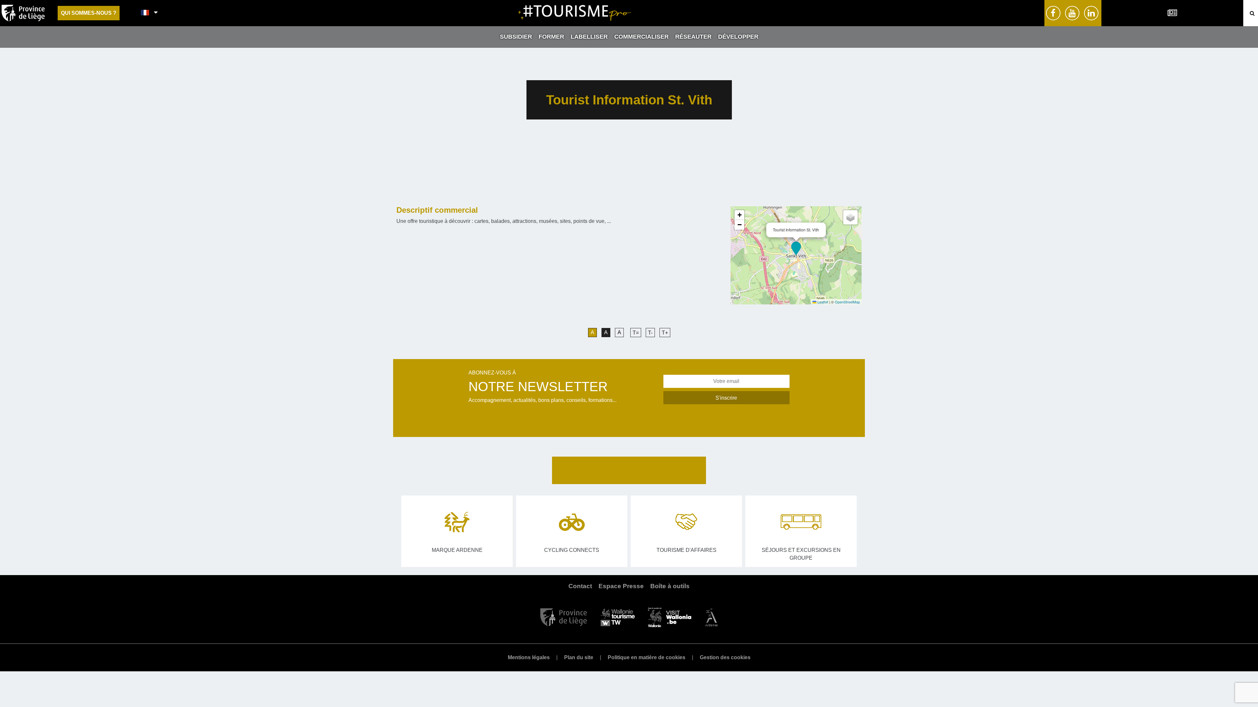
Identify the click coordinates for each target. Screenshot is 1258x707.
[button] (796, 248)
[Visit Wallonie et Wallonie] (669, 617)
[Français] (145, 13)
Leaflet (822, 301)
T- (650, 332)
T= (636, 332)
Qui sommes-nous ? (88, 13)
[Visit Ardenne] (711, 617)
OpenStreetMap (847, 301)
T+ (665, 332)
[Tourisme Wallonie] (617, 617)
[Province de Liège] (563, 617)
